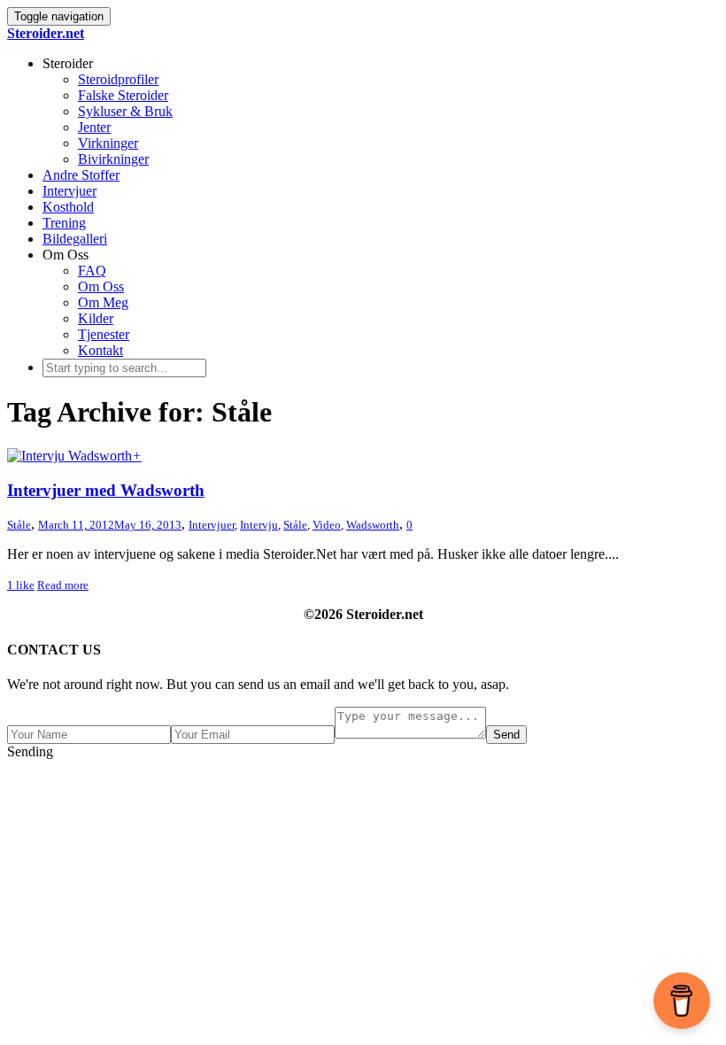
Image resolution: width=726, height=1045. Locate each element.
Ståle (295, 524)
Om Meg (103, 302)
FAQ (92, 270)
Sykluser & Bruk (125, 111)
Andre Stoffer (81, 174)
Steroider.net (45, 33)
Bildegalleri (74, 238)
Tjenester (103, 334)
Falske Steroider (123, 95)
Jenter (94, 127)
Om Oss (101, 286)
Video (327, 524)
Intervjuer (69, 190)
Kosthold (68, 206)
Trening (64, 222)
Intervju (259, 524)
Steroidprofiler (118, 79)
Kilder (95, 318)
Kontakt (100, 350)
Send (506, 734)
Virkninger (108, 143)
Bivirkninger (113, 158)
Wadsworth (372, 524)
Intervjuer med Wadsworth (106, 490)
